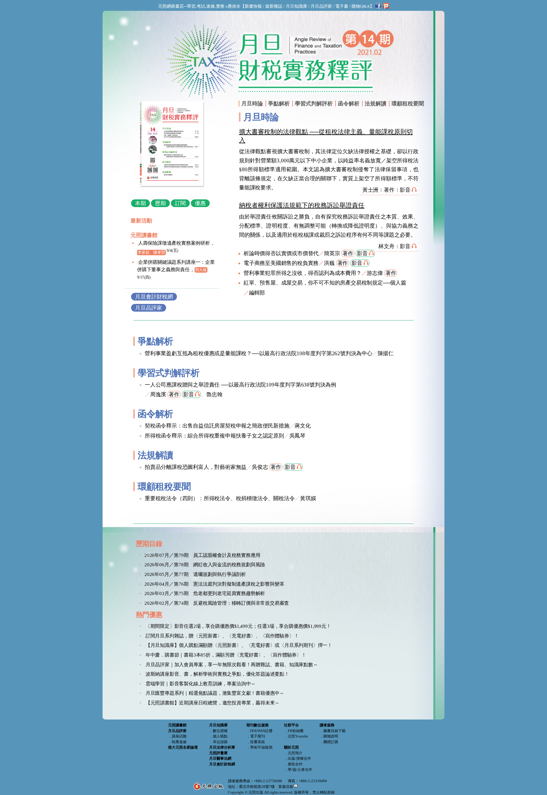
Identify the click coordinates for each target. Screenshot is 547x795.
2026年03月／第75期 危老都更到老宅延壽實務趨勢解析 (204, 593)
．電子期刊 (255, 736)
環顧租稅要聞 (407, 104)
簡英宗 (332, 253)
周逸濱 (158, 394)
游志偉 (375, 273)
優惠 (200, 203)
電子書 (341, 6)
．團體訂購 (329, 742)
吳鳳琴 (297, 436)
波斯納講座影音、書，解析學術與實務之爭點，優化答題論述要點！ (217, 674)
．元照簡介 (293, 753)
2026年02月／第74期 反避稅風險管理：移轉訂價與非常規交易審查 (216, 603)
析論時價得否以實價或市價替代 (281, 253)
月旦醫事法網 (220, 758)
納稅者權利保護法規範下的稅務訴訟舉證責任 (301, 205)
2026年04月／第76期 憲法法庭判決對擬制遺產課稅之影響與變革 (214, 584)
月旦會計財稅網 (154, 297)
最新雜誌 (273, 6)
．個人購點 (218, 736)
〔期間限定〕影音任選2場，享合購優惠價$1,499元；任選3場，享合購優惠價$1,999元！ (238, 626)
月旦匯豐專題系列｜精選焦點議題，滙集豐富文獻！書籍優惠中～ (215, 693)
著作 (389, 190)
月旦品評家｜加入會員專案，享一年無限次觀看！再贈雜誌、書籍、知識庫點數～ (232, 664)
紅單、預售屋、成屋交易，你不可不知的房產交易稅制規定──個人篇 (325, 283)
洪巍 (329, 263)
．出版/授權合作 (297, 758)
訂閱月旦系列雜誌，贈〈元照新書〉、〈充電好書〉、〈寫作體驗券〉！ (222, 636)
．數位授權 (218, 731)
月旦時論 (252, 104)
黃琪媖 (308, 498)
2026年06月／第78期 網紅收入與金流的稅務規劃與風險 (204, 564)
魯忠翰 (214, 394)
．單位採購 (218, 742)
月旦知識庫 (296, 6)
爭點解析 (279, 104)
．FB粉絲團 (293, 731)
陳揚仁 (386, 353)
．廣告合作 (293, 764)
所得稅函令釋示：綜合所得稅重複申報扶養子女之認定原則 (214, 436)
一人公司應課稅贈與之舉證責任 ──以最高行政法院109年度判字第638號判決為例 (240, 385)
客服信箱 (285, 786)
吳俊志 (260, 467)
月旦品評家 (321, 6)
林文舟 (386, 246)
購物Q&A (361, 6)
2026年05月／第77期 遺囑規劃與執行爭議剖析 (195, 574)
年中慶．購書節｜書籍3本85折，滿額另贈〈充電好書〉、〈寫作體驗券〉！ (226, 655)
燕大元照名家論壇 (183, 747)
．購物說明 (329, 736)
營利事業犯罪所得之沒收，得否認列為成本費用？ (303, 273)
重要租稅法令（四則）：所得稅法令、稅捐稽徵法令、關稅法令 (220, 498)
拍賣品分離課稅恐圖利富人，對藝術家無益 (195, 467)
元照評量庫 (218, 753)
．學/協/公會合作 (298, 769)
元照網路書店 (171, 6)
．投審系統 (255, 742)
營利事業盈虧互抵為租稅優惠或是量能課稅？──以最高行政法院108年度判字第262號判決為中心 (258, 353)
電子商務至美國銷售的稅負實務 (281, 263)
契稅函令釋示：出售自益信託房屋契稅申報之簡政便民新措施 (217, 426)
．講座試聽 (177, 736)
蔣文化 (303, 426)
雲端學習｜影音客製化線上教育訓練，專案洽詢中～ (201, 683)
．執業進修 (177, 742)
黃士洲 (370, 190)
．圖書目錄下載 (333, 731)
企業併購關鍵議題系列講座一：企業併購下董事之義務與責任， (176, 269)
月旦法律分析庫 (222, 747)
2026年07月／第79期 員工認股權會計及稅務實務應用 (202, 555)
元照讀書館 (144, 235)
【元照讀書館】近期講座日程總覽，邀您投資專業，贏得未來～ (212, 703)
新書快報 (253, 6)
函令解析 (349, 104)
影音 (405, 190)
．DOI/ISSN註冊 (259, 731)
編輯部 (257, 293)
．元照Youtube (296, 736)
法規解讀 (375, 104)
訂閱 (180, 203)
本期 (140, 203)
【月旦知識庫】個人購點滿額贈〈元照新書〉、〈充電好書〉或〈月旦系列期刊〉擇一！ (239, 645)
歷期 (160, 203)
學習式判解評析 (314, 104)
